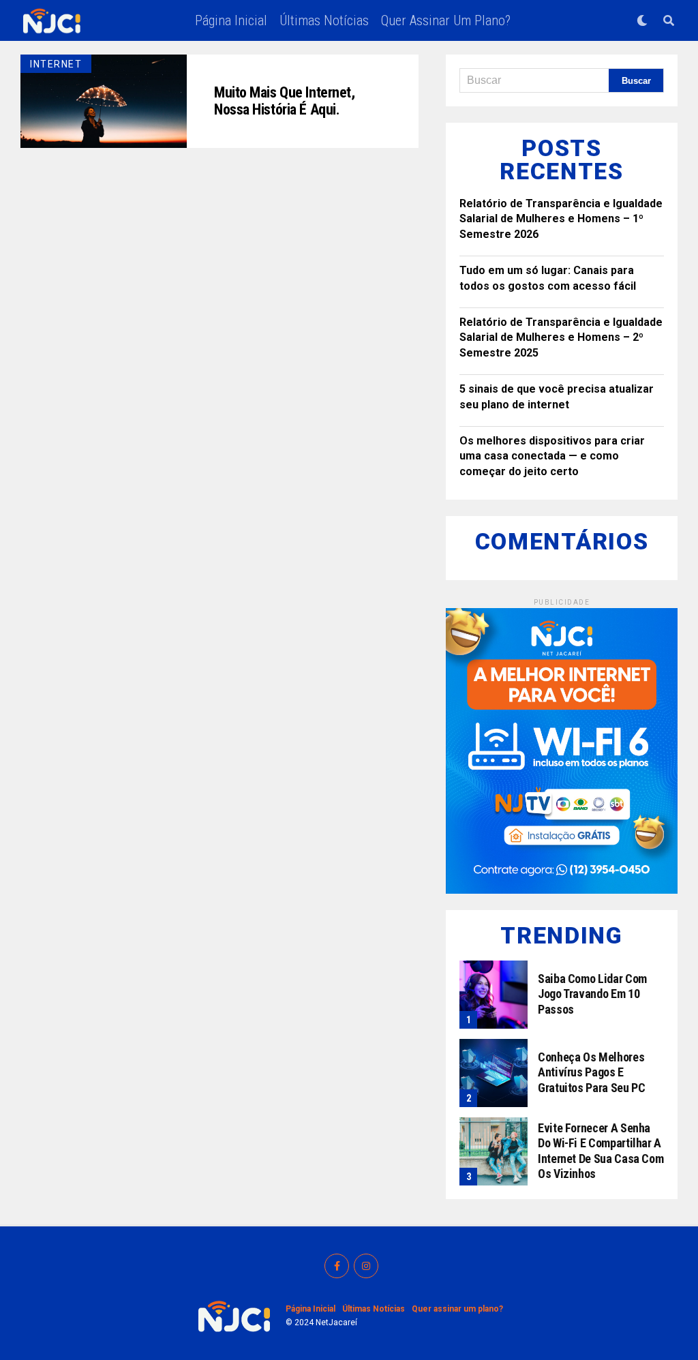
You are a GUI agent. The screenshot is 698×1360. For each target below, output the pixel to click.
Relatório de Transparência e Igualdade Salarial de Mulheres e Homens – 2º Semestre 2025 (561, 337)
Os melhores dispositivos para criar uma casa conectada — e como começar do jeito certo (552, 456)
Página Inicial (231, 20)
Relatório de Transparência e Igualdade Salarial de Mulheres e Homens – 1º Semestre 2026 (561, 219)
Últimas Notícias (324, 20)
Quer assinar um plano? (446, 20)
